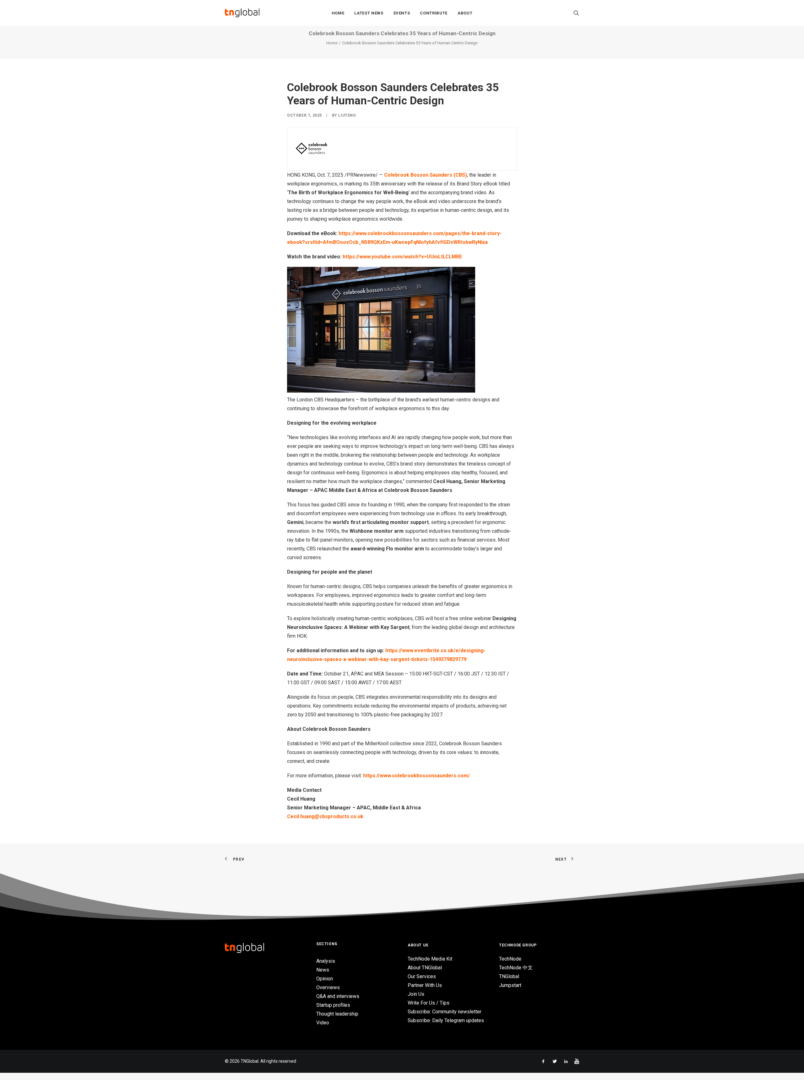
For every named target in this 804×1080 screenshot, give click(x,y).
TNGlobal (509, 976)
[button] (576, 13)
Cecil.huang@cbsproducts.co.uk (325, 816)
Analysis (325, 961)
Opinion (324, 979)
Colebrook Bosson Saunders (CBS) (425, 175)
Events (402, 13)
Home (338, 13)
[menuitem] (338, 13)
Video (322, 1023)
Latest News (368, 13)
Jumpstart (510, 985)
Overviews (328, 987)
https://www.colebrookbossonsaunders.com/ (416, 776)
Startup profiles (333, 1005)
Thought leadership (337, 1014)
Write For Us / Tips (428, 1003)
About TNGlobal (425, 968)
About (465, 13)
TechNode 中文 (516, 968)
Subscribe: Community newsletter (444, 1012)
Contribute (434, 13)
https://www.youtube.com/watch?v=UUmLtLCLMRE (402, 257)
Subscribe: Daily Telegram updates (446, 1020)
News (322, 970)
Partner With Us (425, 985)
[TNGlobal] (242, 12)
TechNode (510, 959)
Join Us (416, 994)
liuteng (347, 115)
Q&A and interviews (337, 996)
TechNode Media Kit (430, 959)
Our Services (422, 976)
